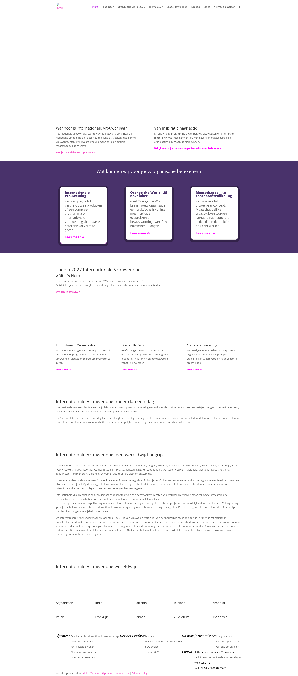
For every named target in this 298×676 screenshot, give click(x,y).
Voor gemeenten (224, 636)
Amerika (219, 603)
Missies (149, 636)
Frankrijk (101, 617)
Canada (140, 617)
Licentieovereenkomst (83, 657)
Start (95, 7)
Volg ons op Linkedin (227, 646)
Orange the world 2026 (131, 7)
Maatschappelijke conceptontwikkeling (214, 194)
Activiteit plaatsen (224, 7)
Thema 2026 (152, 652)
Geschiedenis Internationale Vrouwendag (94, 636)
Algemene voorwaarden (115, 673)
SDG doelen (152, 646)
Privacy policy (139, 673)
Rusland (180, 603)
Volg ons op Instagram (228, 641)
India (98, 603)
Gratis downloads (177, 7)
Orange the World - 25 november (148, 194)
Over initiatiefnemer (82, 641)
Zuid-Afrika (182, 617)
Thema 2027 (156, 7)
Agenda (195, 7)
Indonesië (220, 617)
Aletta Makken (90, 673)
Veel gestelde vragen (83, 646)
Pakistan (141, 603)
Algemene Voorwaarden (84, 652)
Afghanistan (64, 603)
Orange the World (134, 345)
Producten (108, 7)
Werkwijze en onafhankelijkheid (163, 641)
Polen (60, 617)
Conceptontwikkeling (202, 345)
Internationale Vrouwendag (77, 194)
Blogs (207, 7)
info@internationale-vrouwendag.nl (220, 657)
